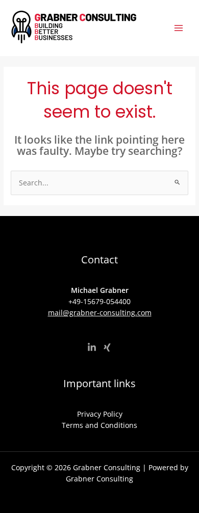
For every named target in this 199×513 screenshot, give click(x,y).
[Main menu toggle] (178, 28)
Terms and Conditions (99, 425)
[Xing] (107, 347)
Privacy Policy (99, 414)
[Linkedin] (91, 347)
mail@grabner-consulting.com (100, 312)
